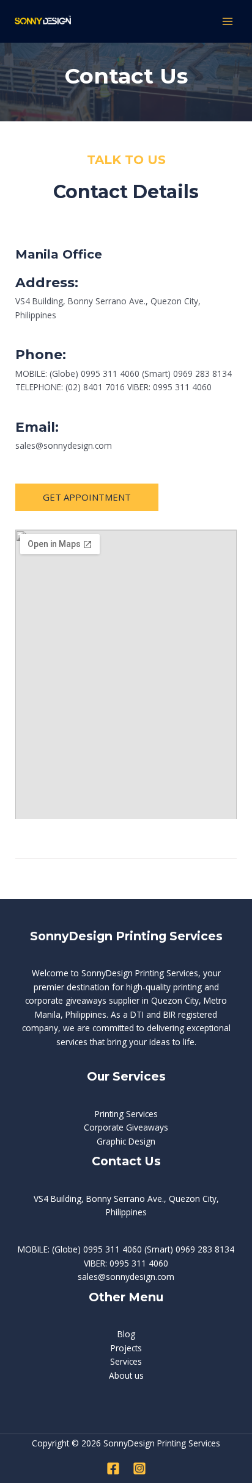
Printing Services (126, 1114)
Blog (126, 1334)
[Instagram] (139, 1468)
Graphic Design (126, 1141)
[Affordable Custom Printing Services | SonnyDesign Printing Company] (42, 21)
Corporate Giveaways (126, 1127)
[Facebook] (113, 1468)
